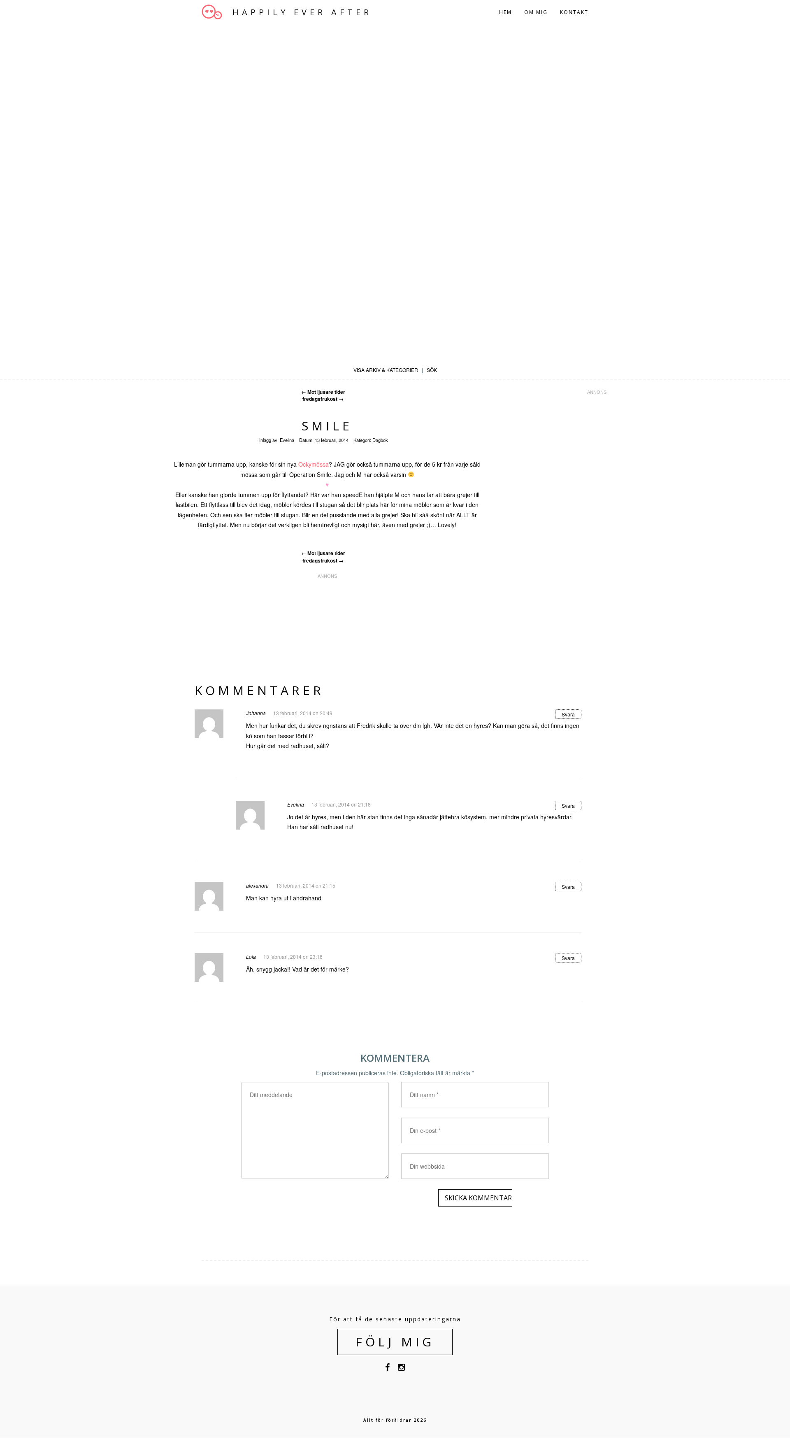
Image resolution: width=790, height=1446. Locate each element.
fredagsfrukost (323, 398)
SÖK (432, 369)
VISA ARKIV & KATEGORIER (385, 369)
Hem (505, 12)
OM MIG (536, 12)
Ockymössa (313, 464)
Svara (568, 714)
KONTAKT (574, 12)
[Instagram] (401, 1369)
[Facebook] (387, 1369)
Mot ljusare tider (323, 391)
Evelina (287, 440)
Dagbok (380, 440)
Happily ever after (302, 12)
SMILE (327, 425)
